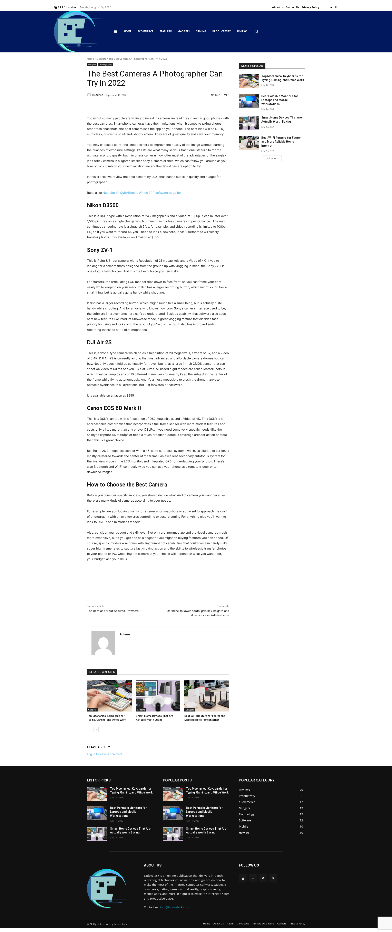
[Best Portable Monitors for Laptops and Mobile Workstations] (249, 101)
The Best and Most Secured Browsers (113, 611)
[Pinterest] (134, 105)
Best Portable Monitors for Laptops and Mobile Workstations (279, 100)
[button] (256, 31)
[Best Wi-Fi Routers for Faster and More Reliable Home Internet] (206, 695)
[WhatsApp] (143, 105)
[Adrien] (89, 95)
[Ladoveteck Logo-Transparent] (79, 31)
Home (90, 58)
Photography (106, 64)
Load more (270, 158)
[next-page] (96, 729)
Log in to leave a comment (104, 754)
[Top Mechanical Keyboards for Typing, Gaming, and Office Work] (109, 695)
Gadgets (101, 58)
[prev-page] (89, 729)
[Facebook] (325, 7)
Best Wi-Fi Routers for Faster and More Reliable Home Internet (281, 141)
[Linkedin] (330, 7)
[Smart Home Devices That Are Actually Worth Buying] (158, 695)
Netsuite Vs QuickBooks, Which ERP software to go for (142, 193)
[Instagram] (243, 878)
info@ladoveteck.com (174, 907)
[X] (335, 7)
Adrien (99, 94)
